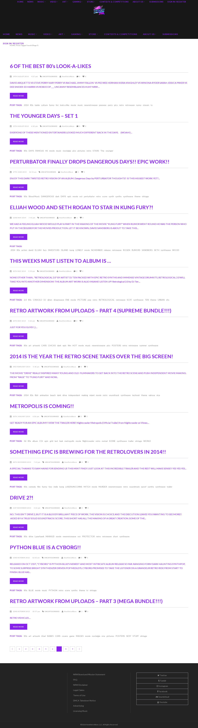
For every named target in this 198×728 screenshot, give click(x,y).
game (71, 636)
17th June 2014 (20, 172)
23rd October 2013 (21, 558)
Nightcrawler (88, 441)
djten (49, 300)
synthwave (128, 196)
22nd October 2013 (21, 611)
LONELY (79, 250)
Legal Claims (78, 690)
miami (92, 395)
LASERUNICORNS (73, 486)
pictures (81, 150)
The (102, 150)
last (56, 441)
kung (72, 250)
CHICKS (52, 345)
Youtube (163, 702)
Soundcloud (163, 697)
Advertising (78, 706)
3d (25, 441)
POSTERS (116, 345)
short (115, 536)
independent (74, 395)
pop (89, 300)
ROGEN (126, 250)
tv (151, 105)
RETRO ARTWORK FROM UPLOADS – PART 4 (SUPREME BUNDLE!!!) (90, 310)
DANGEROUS (47, 196)
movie (73, 105)
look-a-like (64, 105)
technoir (136, 395)
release (107, 250)
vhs (167, 300)
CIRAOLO (37, 300)
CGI (41, 441)
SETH (156, 250)
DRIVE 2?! (21, 497)
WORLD (147, 441)
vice (158, 395)
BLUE (31, 590)
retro (121, 105)
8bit (36, 395)
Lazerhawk (39, 536)
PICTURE (81, 300)
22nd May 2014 (20, 218)
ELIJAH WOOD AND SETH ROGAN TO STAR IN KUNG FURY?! (81, 207)
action (24, 250)
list (57, 105)
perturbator (89, 196)
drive (64, 395)
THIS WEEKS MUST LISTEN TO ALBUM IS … (60, 261)
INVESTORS (53, 250)
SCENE (112, 441)
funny (51, 105)
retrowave (130, 105)
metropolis (69, 441)
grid (51, 441)
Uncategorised (49, 76)
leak (61, 441)
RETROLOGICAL (107, 300)
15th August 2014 (21, 126)
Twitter (163, 675)
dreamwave (59, 300)
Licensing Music (80, 711)
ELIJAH (38, 250)
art (30, 345)
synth (111, 196)
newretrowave (91, 105)
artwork (36, 345)
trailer (131, 441)
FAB (67, 300)
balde (37, 105)
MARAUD (50, 536)
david (31, 250)
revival (105, 441)
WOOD (175, 250)
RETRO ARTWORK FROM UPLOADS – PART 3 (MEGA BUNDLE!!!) (86, 601)
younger (109, 150)
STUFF (136, 636)
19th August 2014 (21, 76)
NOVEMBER (96, 250)
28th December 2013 (22, 462)
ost (80, 196)
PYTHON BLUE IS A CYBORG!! (45, 547)
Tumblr (162, 680)
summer (143, 345)
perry (110, 105)
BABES (50, 636)
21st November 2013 (22, 508)
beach (53, 395)
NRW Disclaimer (80, 685)
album (35, 441)
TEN (147, 300)
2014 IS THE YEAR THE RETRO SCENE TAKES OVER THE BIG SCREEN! (91, 356)
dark (57, 196)
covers (65, 636)
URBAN (161, 300)
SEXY (128, 636)
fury (45, 250)
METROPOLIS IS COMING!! (42, 406)
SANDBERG (147, 250)
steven (146, 105)
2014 (26, 105)
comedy (32, 486)
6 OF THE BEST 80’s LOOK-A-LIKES (50, 66)
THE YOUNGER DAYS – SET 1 (44, 116)
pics (116, 105)
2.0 (25, 300)
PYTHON (53, 590)
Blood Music (34, 196)
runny (138, 105)
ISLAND (64, 250)
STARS (96, 150)
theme (137, 196)
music (80, 105)
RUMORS (136, 250)
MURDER (103, 486)
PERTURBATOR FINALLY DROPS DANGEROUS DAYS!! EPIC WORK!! (89, 161)
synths (118, 196)
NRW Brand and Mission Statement (89, 674)
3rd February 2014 (22, 367)
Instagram (163, 686)
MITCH (87, 486)
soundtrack (114, 395)
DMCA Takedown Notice (84, 700)
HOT (74, 345)
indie (56, 486)
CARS (44, 345)
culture (44, 105)
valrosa (152, 395)
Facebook (162, 691)
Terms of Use (79, 695)
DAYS (31, 150)
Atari (43, 636)
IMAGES (80, 636)
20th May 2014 (19, 271)
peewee (102, 105)
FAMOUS (39, 150)
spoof (143, 486)
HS (46, 150)
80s (31, 105)
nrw (103, 636)
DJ (45, 300)
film (69, 345)
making (85, 395)
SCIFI (129, 300)
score (104, 196)
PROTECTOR (88, 536)
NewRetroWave (68, 76)
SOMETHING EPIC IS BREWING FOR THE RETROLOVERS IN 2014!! (88, 452)
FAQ (75, 679)
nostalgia (67, 150)
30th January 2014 (22, 416)
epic (69, 196)
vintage (145, 196)
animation (44, 395)
